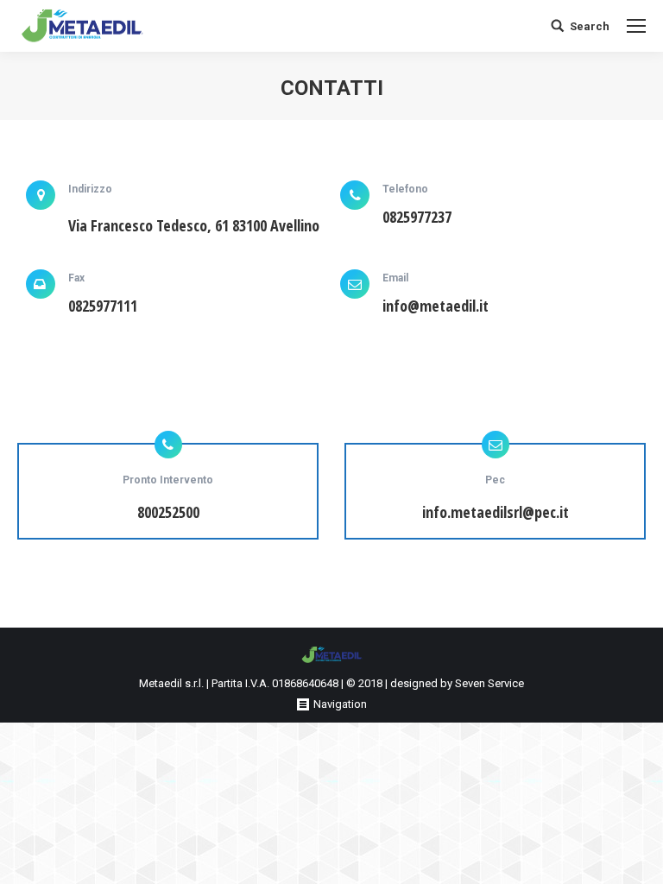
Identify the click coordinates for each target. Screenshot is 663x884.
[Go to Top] (635, 856)
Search (589, 26)
